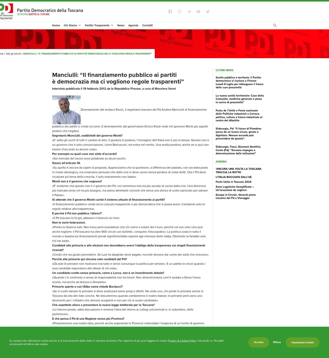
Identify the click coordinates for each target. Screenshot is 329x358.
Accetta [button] (259, 342)
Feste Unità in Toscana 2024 (234, 182)
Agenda (133, 25)
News (121, 25)
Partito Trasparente (97, 25)
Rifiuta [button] (277, 342)
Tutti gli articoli (13, 54)
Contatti (147, 25)
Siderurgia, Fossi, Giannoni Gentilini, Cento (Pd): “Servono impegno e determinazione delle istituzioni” (238, 150)
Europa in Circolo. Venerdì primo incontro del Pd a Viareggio (236, 196)
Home (56, 25)
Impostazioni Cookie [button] (302, 342)
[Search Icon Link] (275, 26)
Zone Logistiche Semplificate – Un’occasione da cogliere (235, 188)
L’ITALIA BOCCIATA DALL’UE (234, 177)
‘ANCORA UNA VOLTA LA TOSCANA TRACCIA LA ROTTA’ (238, 170)
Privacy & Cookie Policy (182, 341)
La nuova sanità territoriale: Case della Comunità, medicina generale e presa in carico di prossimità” (240, 98)
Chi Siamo (70, 25)
